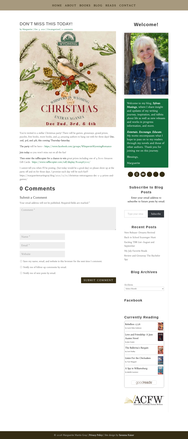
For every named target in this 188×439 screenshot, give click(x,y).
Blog (98, 6)
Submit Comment (98, 280)
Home (57, 6)
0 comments (67, 29)
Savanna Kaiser (126, 435)
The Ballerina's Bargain (136, 347)
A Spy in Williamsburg (136, 368)
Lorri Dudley (131, 351)
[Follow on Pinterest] (149, 174)
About (71, 6)
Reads (111, 6)
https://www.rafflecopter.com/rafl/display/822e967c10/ (61, 162)
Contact (127, 6)
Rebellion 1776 (132, 324)
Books (85, 6)
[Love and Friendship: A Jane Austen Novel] (160, 340)
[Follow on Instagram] (162, 174)
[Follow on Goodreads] (136, 174)
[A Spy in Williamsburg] (160, 373)
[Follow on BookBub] (143, 174)
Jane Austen (130, 342)
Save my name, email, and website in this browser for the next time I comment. (62, 261)
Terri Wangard (131, 362)
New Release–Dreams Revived (139, 232)
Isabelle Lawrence (132, 372)
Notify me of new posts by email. (39, 273)
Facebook (133, 300)
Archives (128, 284)
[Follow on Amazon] (155, 174)
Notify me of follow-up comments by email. (45, 267)
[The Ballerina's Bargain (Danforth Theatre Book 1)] (160, 353)
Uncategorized (53, 29)
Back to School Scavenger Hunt (140, 237)
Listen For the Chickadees (138, 358)
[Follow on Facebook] (130, 174)
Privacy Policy (96, 435)
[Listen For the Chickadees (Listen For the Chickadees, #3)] (160, 364)
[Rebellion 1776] (160, 329)
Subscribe (156, 213)
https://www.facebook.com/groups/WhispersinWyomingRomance (77, 146)
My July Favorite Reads (135, 250)
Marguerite (27, 29)
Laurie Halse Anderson (134, 328)
